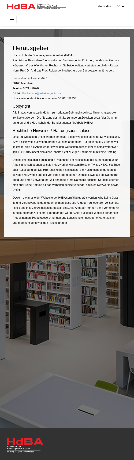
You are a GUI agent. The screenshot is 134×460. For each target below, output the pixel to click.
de (119, 6)
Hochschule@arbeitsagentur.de (41, 93)
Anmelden (104, 6)
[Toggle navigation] (12, 19)
